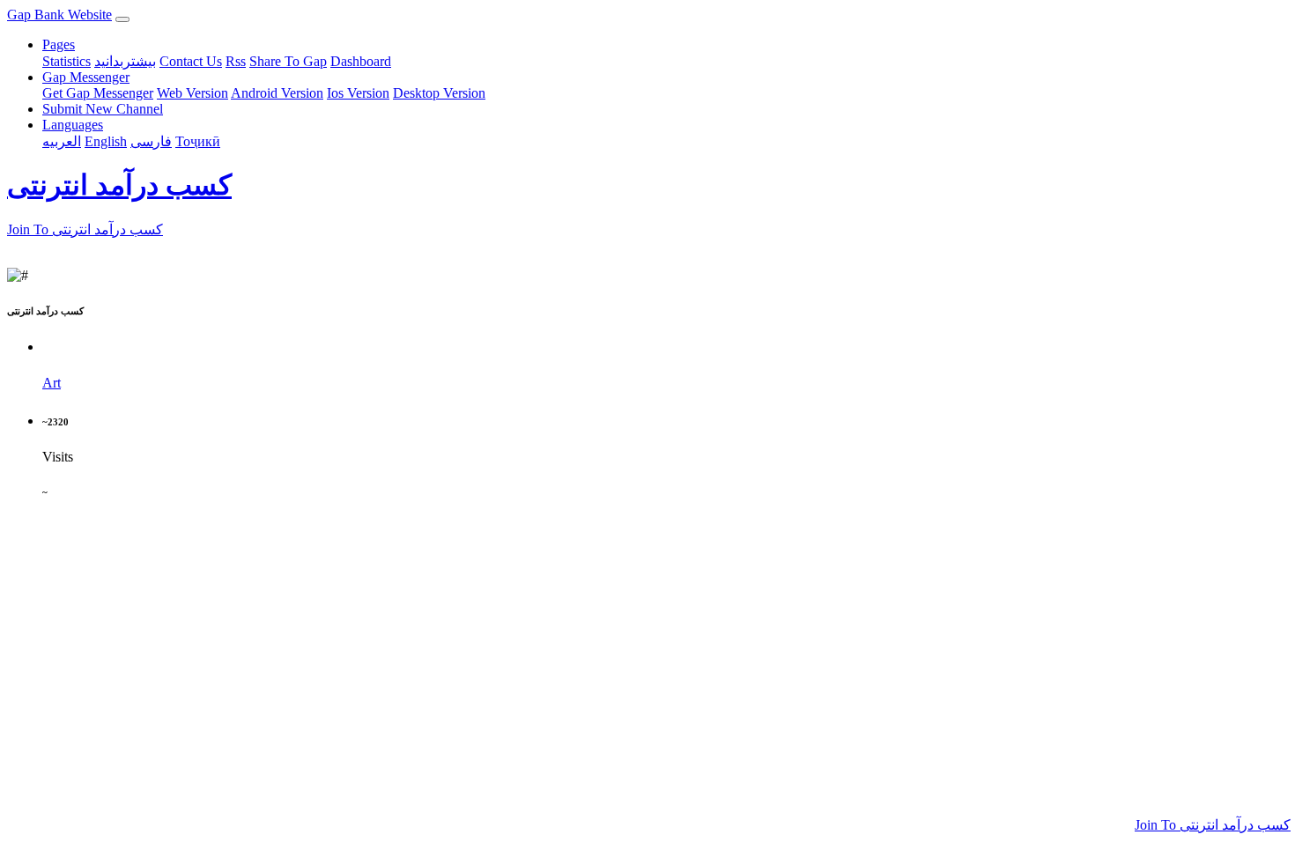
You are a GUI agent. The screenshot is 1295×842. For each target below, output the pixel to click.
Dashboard (360, 61)
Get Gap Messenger (97, 92)
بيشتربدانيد (125, 61)
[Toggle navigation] (122, 19)
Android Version (277, 92)
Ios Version (358, 92)
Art (51, 382)
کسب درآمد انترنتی (119, 185)
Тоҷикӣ (197, 141)
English (106, 141)
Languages (72, 124)
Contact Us (190, 61)
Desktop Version (439, 92)
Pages (58, 44)
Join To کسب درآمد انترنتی (1213, 824)
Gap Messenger (86, 77)
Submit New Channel (102, 108)
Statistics (66, 61)
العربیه (61, 141)
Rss (236, 61)
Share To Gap (288, 61)
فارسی (151, 141)
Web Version (192, 92)
